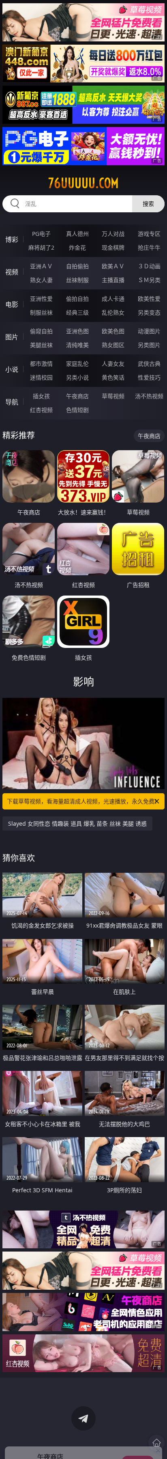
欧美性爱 (149, 298)
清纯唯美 (77, 345)
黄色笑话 (113, 377)
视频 (11, 272)
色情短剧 (77, 410)
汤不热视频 (149, 396)
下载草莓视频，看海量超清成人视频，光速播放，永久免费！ (83, 801)
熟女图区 (113, 345)
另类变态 (149, 312)
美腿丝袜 (41, 345)
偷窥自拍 (41, 331)
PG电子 (41, 233)
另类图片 (149, 345)
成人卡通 (113, 298)
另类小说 (77, 377)
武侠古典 (149, 363)
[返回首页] (156, 1443)
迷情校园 (41, 377)
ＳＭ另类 (149, 280)
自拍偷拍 (77, 266)
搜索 (148, 203)
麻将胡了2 (41, 247)
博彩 (11, 239)
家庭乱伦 (77, 363)
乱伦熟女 (113, 312)
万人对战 (113, 233)
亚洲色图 (77, 331)
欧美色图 (113, 331)
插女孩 (41, 396)
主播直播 (113, 280)
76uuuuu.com (83, 183)
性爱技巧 (149, 377)
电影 (11, 304)
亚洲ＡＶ (41, 266)
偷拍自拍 (77, 298)
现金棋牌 (113, 247)
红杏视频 (41, 410)
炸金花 (77, 247)
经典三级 (77, 312)
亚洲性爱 (41, 298)
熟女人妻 (41, 280)
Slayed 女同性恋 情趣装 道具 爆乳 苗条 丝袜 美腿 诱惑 (77, 823)
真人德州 (77, 233)
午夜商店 (77, 396)
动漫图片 (149, 331)
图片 (11, 336)
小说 (11, 369)
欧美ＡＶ (113, 266)
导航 (11, 401)
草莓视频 (113, 396)
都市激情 (41, 363)
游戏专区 (149, 233)
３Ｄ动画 (149, 266)
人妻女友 (113, 363)
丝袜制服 (77, 280)
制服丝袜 (41, 312)
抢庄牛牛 (149, 247)
